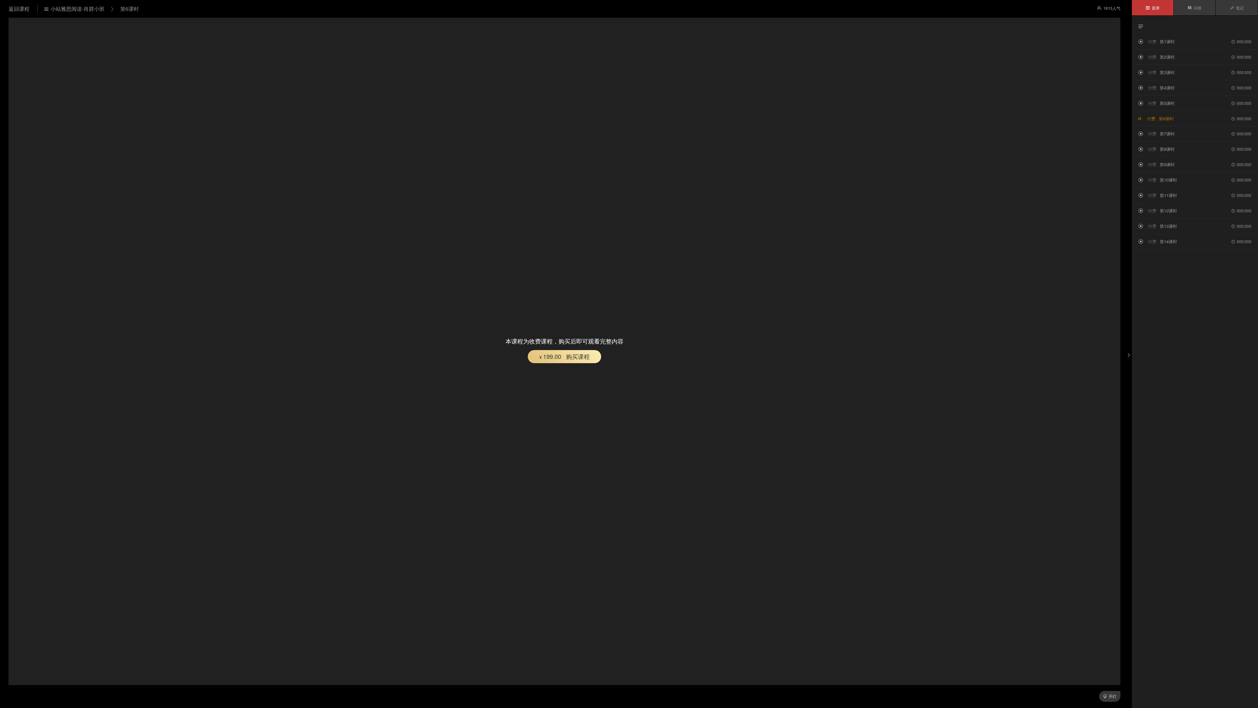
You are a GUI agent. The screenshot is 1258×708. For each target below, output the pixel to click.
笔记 (1237, 7)
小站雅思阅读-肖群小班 (74, 8)
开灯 (1109, 696)
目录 (1153, 7)
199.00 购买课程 (564, 356)
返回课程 (20, 8)
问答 (1195, 7)
